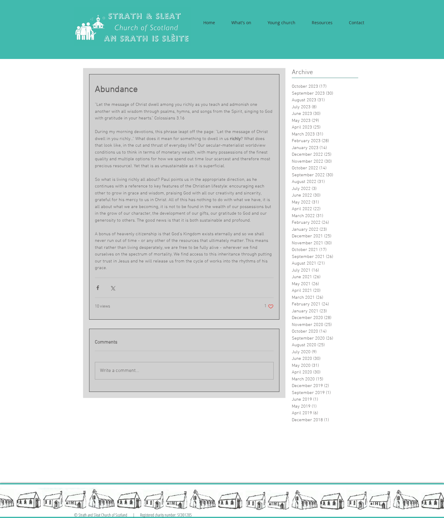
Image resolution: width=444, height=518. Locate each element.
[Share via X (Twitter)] (112, 288)
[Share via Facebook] (98, 288)
